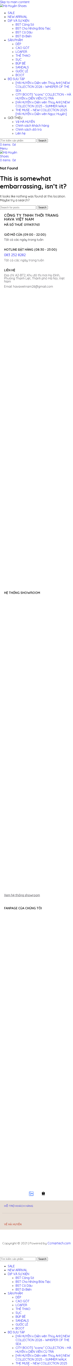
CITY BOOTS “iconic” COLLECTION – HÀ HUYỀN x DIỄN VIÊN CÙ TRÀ (43, 96)
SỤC (19, 59)
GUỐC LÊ (22, 71)
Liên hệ (21, 133)
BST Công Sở (25, 24)
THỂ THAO (23, 56)
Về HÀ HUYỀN (25, 122)
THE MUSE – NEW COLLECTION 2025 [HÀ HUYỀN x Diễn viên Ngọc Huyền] (41, 112)
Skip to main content (15, 2)
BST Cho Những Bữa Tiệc (33, 28)
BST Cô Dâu (24, 32)
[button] (36, 895)
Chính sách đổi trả (29, 129)
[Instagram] (19, 1194)
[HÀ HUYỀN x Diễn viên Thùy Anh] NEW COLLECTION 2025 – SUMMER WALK (43, 104)
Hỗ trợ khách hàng (18, 1206)
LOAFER (21, 52)
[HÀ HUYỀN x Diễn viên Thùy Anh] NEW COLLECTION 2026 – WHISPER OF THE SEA (43, 87)
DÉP (18, 44)
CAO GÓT (22, 48)
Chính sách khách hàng (32, 125)
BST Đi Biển (24, 36)
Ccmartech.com (59, 1243)
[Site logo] (13, 6)
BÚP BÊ (21, 63)
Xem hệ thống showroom (22, 895)
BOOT (20, 75)
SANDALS (22, 67)
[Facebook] (7, 1194)
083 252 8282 (15, 254)
